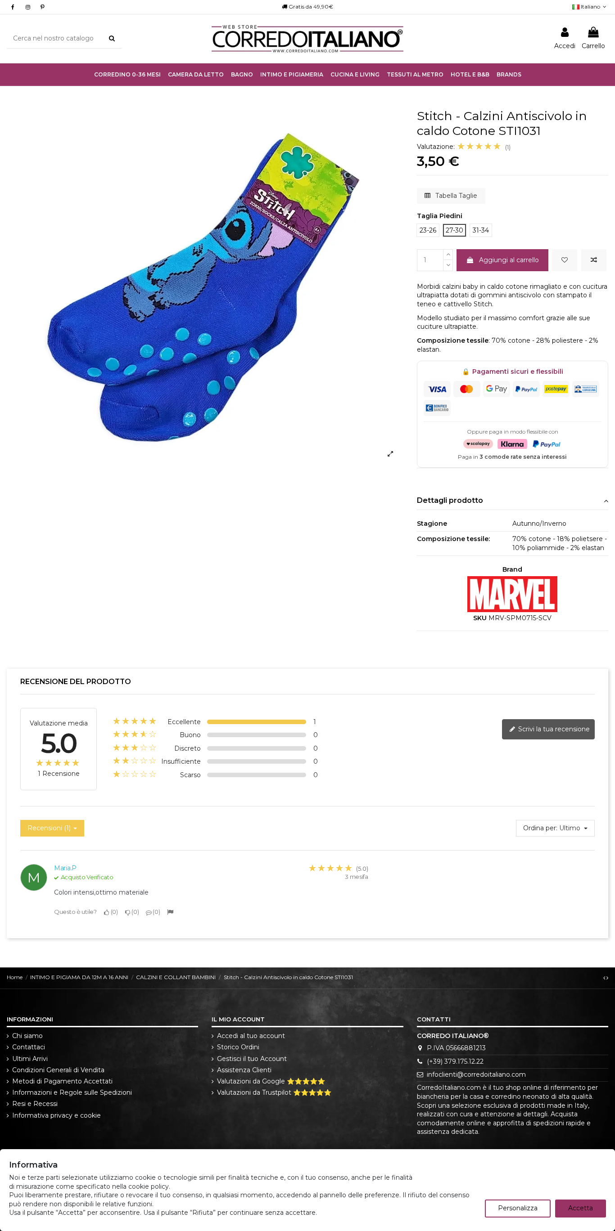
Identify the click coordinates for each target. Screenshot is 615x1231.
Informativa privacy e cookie (56, 1115)
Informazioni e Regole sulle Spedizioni (72, 1092)
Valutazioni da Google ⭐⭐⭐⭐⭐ (271, 1081)
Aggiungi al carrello (509, 260)
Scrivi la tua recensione (553, 729)
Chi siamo (27, 1036)
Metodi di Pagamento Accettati (62, 1081)
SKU (480, 618)
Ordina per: (540, 828)
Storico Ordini (238, 1047)
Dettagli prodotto (450, 500)
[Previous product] (604, 977)
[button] (292, 74)
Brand (512, 569)
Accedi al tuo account (251, 1036)
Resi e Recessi (35, 1104)
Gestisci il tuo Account (252, 1059)
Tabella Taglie (455, 196)
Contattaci (28, 1047)
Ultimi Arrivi (30, 1059)
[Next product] (607, 977)
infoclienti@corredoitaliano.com (476, 1074)
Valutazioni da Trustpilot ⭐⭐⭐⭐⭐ (274, 1092)
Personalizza (518, 1208)
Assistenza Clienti (244, 1070)
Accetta (580, 1208)
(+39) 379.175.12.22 (455, 1061)
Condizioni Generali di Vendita (58, 1070)
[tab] (512, 501)
